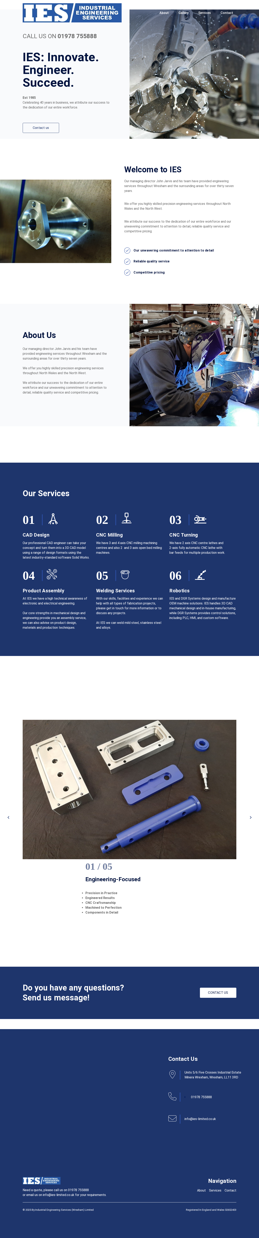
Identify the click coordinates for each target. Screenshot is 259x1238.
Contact (227, 13)
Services (204, 13)
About (164, 13)
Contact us (41, 128)
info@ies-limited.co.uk (200, 1119)
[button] (8, 817)
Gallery (183, 13)
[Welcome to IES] (72, 12)
